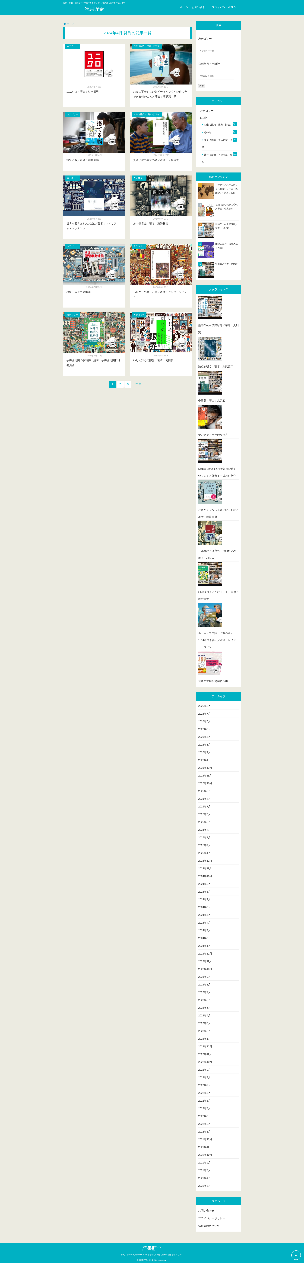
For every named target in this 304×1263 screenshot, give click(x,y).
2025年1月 (204, 853)
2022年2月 (204, 1123)
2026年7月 (204, 713)
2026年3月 (204, 744)
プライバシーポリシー (225, 7)
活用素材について (209, 1226)
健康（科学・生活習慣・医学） (217, 143)
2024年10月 (205, 876)
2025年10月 (205, 783)
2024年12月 (205, 860)
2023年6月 (204, 1000)
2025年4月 (204, 829)
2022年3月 (204, 1116)
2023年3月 (204, 1023)
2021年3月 (204, 1185)
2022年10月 (205, 1062)
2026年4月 (204, 736)
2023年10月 (205, 969)
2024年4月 (204, 922)
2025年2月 (204, 845)
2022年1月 (204, 1131)
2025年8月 (204, 798)
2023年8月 (204, 984)
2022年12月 (205, 1046)
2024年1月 (204, 945)
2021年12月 (205, 1139)
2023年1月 (204, 1038)
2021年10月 (205, 1154)
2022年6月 (204, 1092)
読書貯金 (94, 9)
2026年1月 (204, 760)
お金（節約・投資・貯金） (146, 46)
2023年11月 (205, 961)
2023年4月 (204, 1015)
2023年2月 (204, 1031)
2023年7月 (204, 992)
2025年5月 (204, 822)
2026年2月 (204, 752)
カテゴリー (72, 46)
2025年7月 (204, 806)
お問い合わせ (200, 7)
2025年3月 (204, 837)
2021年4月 (204, 1178)
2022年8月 (204, 1077)
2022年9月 (204, 1069)
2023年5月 (204, 1007)
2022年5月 (204, 1100)
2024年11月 (205, 868)
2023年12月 (205, 953)
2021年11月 (205, 1147)
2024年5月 (204, 914)
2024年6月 (204, 907)
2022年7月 (204, 1085)
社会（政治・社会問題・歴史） (217, 158)
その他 (207, 132)
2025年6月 (204, 814)
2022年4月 (204, 1108)
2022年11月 (205, 1054)
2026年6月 (204, 721)
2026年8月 (204, 705)
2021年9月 (204, 1162)
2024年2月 (204, 938)
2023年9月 (204, 976)
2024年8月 (204, 891)
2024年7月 (204, 899)
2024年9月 (204, 883)
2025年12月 (205, 767)
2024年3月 (204, 930)
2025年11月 (205, 775)
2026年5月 (204, 729)
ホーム (184, 7)
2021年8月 (204, 1170)
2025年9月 (204, 791)
